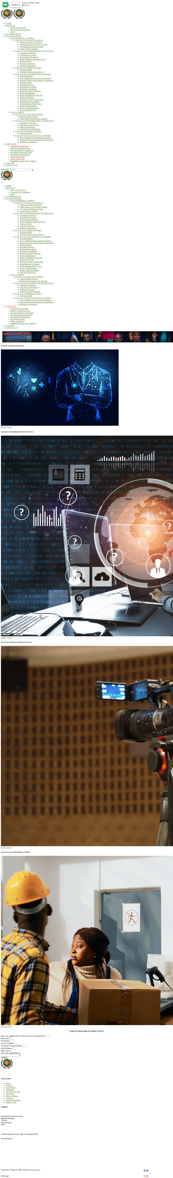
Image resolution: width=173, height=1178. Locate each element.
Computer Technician (28, 53)
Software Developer (27, 64)
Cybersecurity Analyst (28, 55)
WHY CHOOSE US (18, 28)
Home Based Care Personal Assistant (33, 45)
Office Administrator (28, 93)
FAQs (12, 32)
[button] (11, 1176)
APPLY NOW (11, 144)
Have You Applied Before (10, 1053)
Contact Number (7, 1043)
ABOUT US (10, 26)
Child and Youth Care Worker (31, 42)
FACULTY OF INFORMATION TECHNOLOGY (34, 51)
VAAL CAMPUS (17, 112)
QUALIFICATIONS (13, 36)
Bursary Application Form (20, 148)
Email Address (6, 1048)
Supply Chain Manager (28, 106)
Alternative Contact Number (11, 1046)
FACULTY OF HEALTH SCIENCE (29, 40)
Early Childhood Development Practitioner (36, 78)
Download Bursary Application (22, 150)
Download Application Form (21, 153)
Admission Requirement (19, 146)
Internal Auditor (26, 83)
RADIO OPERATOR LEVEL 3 (32, 72)
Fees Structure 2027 (17, 157)
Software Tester (25, 62)
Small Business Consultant (30, 102)
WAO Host (36, 1170)
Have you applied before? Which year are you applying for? (23, 1036)
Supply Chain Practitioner (29, 108)
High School (6, 1051)
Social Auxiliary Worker (29, 49)
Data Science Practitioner (29, 57)
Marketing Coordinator (28, 89)
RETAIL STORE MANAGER (31, 100)
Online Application (17, 159)
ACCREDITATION (13, 34)
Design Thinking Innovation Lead (32, 59)
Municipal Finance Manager (30, 91)
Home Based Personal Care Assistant (33, 119)
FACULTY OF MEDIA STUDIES (28, 68)
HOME (8, 23)
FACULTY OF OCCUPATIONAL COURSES (33, 74)
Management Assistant (28, 87)
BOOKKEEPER (26, 76)
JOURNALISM (26, 70)
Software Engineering (28, 66)
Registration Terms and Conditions (23, 161)
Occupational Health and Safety (31, 47)
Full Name (5, 1038)
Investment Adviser (27, 85)
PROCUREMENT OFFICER (31, 95)
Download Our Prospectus (20, 30)
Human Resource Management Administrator (36, 81)
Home (9, 339)
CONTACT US (12, 165)
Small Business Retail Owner (31, 104)
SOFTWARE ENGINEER (30, 129)
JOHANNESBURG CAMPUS (22, 38)
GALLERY (10, 163)
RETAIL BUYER (26, 97)
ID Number (5, 1041)
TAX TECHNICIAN (28, 110)
